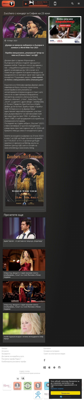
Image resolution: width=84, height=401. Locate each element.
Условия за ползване (51, 351)
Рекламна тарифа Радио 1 (11, 359)
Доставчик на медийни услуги (13, 356)
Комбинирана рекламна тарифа (14, 361)
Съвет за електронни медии (54, 354)
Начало (4, 348)
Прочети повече (57, 388)
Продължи (65, 393)
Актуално (5, 351)
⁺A (22, 378)
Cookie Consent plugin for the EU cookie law (65, 397)
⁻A (18, 379)
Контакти (47, 348)
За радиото (6, 354)
